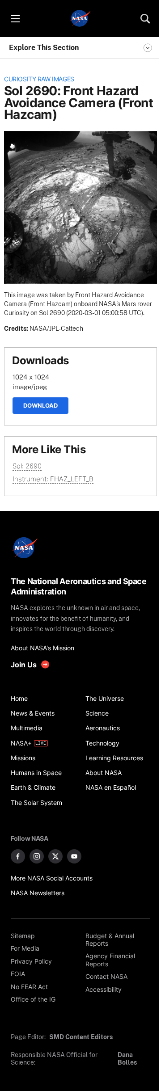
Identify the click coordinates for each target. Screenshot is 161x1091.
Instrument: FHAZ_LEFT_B (53, 479)
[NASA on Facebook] (18, 856)
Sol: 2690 (27, 466)
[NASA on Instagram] (37, 856)
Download (40, 405)
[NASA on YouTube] (74, 856)
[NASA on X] (55, 856)
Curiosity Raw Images (39, 79)
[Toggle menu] (15, 19)
